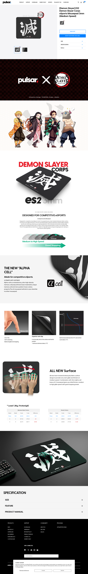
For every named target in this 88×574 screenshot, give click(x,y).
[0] (84, 2)
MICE (9, 527)
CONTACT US (27, 536)
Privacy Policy (20, 567)
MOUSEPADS (11, 534)
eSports (42, 532)
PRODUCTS (11, 523)
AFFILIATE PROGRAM (61, 527)
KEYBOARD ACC (11, 536)
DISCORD (43, 529)
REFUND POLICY (28, 532)
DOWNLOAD (34, 2)
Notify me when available (72, 35)
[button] (48, 27)
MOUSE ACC (11, 529)
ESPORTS (50, 2)
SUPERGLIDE (10, 532)
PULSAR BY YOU (57, 2)
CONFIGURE (66, 2)
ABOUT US (43, 527)
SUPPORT (28, 2)
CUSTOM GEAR (11, 539)
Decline (62, 570)
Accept (43, 570)
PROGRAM (60, 523)
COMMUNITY (44, 523)
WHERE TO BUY (43, 2)
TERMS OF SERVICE (28, 534)
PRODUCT (21, 2)
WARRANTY (27, 529)
